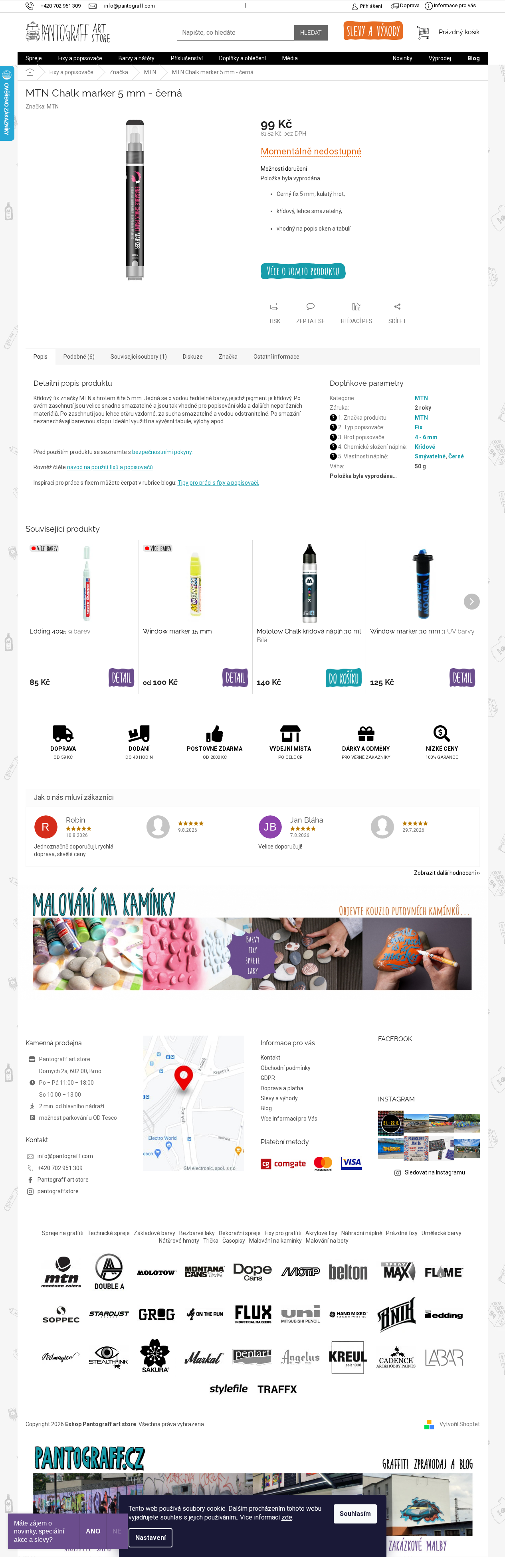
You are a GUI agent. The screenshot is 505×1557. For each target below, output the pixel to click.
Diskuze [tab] (193, 356)
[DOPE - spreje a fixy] (253, 1271)
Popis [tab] (41, 356)
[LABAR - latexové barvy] (444, 1357)
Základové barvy (154, 1233)
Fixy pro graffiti (283, 1233)
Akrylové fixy (321, 1233)
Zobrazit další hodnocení (445, 873)
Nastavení (150, 1537)
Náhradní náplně (361, 1233)
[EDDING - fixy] (444, 1313)
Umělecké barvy (441, 1233)
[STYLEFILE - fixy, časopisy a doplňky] (229, 1388)
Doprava (409, 5)
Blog (266, 1108)
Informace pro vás (454, 5)
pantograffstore (58, 1191)
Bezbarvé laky (197, 1233)
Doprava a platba (282, 1088)
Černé (456, 456)
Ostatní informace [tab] (276, 356)
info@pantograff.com (65, 1156)
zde (286, 1517)
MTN (421, 398)
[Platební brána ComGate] (311, 1163)
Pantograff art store (63, 1179)
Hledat (311, 33)
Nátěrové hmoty (179, 1240)
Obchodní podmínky (286, 1068)
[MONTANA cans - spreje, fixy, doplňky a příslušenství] (205, 1271)
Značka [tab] (228, 356)
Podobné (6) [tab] (79, 356)
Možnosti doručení (284, 169)
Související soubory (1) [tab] (139, 356)
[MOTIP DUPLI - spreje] (301, 1271)
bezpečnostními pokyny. (162, 452)
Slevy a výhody (279, 1098)
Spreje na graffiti (62, 1233)
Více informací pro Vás (289, 1118)
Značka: (42, 106)
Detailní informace (370, 271)
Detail (122, 678)
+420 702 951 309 (60, 1168)
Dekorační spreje (240, 1233)
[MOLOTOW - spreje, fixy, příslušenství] (157, 1272)
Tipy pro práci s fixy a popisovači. (218, 483)
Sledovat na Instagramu (435, 1172)
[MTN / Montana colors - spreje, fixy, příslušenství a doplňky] (61, 1271)
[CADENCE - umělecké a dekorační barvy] (396, 1357)
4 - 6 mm (426, 437)
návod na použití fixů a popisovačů (110, 467)
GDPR (268, 1078)
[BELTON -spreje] (348, 1271)
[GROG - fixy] (157, 1313)
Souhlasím (355, 1514)
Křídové (425, 447)
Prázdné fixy (402, 1233)
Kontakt (270, 1057)
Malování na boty (327, 1240)
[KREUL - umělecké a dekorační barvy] (348, 1357)
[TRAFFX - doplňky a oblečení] (277, 1388)
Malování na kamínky (275, 1240)
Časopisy (233, 1240)
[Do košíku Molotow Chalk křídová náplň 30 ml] (344, 678)
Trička (210, 1240)
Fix (418, 427)
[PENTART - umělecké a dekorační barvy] (252, 1357)
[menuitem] (34, 58)
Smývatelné (430, 456)
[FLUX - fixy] (253, 1313)
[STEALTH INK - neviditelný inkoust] (109, 1357)
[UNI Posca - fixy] (301, 1313)
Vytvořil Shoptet (460, 1424)
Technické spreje (108, 1233)
